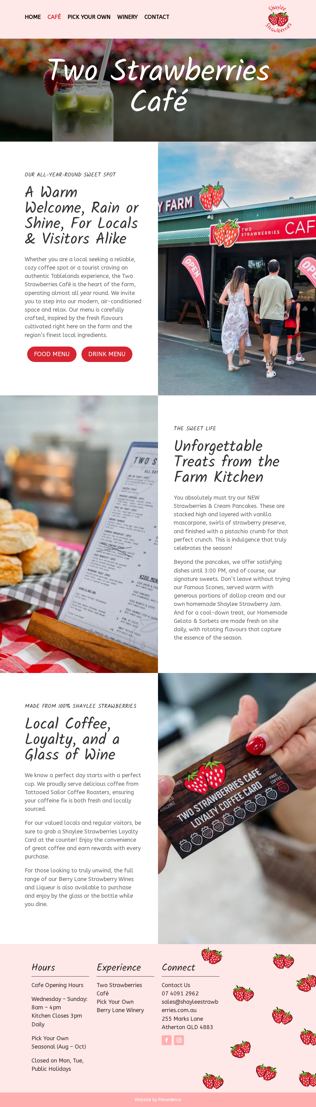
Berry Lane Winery (120, 1010)
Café (54, 17)
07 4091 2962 (180, 993)
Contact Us (176, 985)
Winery (127, 17)
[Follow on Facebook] (167, 1040)
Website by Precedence (158, 1099)
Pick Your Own (89, 17)
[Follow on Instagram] (179, 1040)
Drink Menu (107, 354)
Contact (156, 17)
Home (33, 17)
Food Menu (52, 354)
